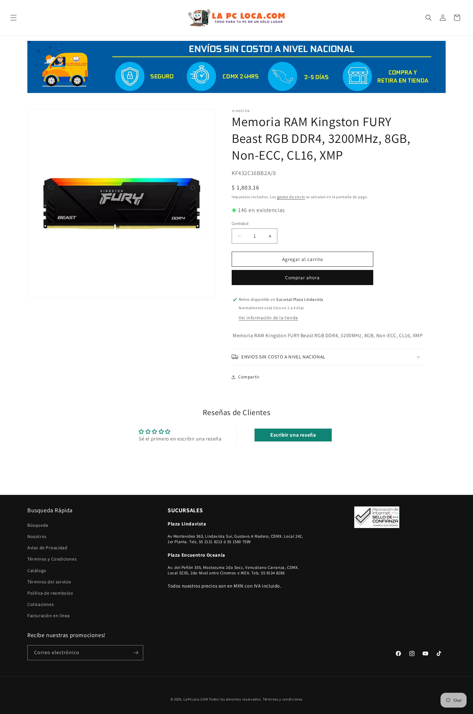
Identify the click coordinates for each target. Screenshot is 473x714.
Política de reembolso (50, 593)
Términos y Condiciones (52, 559)
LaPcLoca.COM (195, 699)
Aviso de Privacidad (47, 548)
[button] (13, 18)
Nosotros (37, 536)
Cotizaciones (40, 604)
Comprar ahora (302, 277)
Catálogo (36, 570)
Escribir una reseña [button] (293, 434)
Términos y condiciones (282, 699)
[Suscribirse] (136, 652)
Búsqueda (37, 525)
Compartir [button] (248, 377)
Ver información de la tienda (268, 317)
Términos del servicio (49, 582)
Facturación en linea (48, 615)
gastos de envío (291, 196)
